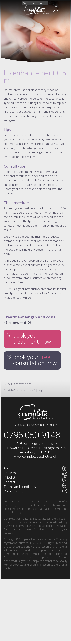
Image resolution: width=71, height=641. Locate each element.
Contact (9, 482)
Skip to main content (34, 3)
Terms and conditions (20, 486)
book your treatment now (32, 338)
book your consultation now (35, 360)
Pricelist (9, 477)
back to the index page (26, 389)
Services (10, 473)
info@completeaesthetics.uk (35, 443)
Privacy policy (13, 491)
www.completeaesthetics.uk (35, 456)
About (8, 468)
